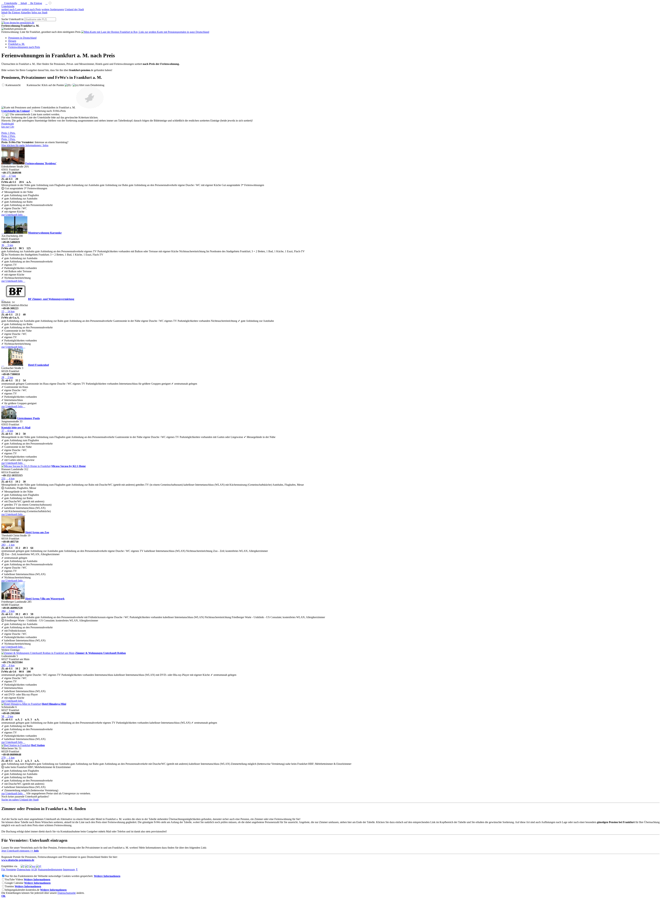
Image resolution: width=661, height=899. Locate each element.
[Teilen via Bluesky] (27, 866)
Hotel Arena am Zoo (37, 532)
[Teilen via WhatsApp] (32, 866)
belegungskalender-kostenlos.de (22, 889)
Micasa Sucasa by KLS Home (68, 466)
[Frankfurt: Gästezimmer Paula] (8, 418)
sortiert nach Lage (11, 9)
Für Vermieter (8, 869)
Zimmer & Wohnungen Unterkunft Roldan (100, 653)
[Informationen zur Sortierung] (7, 114)
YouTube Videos (14, 879)
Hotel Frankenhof (38, 364)
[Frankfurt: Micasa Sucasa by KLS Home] (26, 466)
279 (3, 757)
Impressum (69, 869)
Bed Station (38, 745)
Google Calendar (14, 882)
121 (3, 175)
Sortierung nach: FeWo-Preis (52, 110)
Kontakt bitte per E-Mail (15, 427)
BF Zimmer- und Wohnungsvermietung (51, 299)
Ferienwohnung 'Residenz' (40, 163)
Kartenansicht (16, 85)
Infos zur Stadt (39, 12)
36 (2, 245)
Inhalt (22, 3)
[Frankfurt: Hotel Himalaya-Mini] (21, 703)
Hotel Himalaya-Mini (54, 703)
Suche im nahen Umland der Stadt (20, 799)
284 (3, 611)
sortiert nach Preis (31, 9)
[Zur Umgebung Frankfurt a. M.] (90, 107)
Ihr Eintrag (35, 3)
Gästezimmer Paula (28, 418)
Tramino (9, 886)
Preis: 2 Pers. (8, 136)
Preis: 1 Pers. (8, 132)
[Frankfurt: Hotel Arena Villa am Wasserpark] (13, 598)
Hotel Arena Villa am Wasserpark (45, 598)
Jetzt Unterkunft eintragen (20, 850)
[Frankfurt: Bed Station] (15, 745)
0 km (10, 665)
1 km (10, 544)
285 (3, 665)
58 (2, 716)
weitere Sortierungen (52, 9)
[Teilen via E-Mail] (38, 866)
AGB (34, 869)
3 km (10, 611)
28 (2, 377)
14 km (9, 311)
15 (2, 311)
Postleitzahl (7, 123)
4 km (10, 478)
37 (2, 430)
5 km (9, 245)
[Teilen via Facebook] (22, 866)
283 (3, 544)
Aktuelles (25, 12)
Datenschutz (23, 869)
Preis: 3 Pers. (8, 139)
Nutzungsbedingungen (50, 869)
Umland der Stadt (74, 9)
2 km (9, 377)
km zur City (7, 126)
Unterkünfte (9, 3)
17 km (11, 175)
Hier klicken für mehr (24, 145)
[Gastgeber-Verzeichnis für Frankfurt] (17, 22)
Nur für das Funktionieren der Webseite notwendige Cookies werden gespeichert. (49, 876)
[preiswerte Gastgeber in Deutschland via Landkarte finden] (145, 31)
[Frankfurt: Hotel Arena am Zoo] (13, 532)
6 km (9, 430)
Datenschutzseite (66, 892)
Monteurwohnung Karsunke (45, 232)
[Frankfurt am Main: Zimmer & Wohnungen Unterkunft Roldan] (38, 653)
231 (3, 478)
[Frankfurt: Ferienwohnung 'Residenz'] (13, 163)
